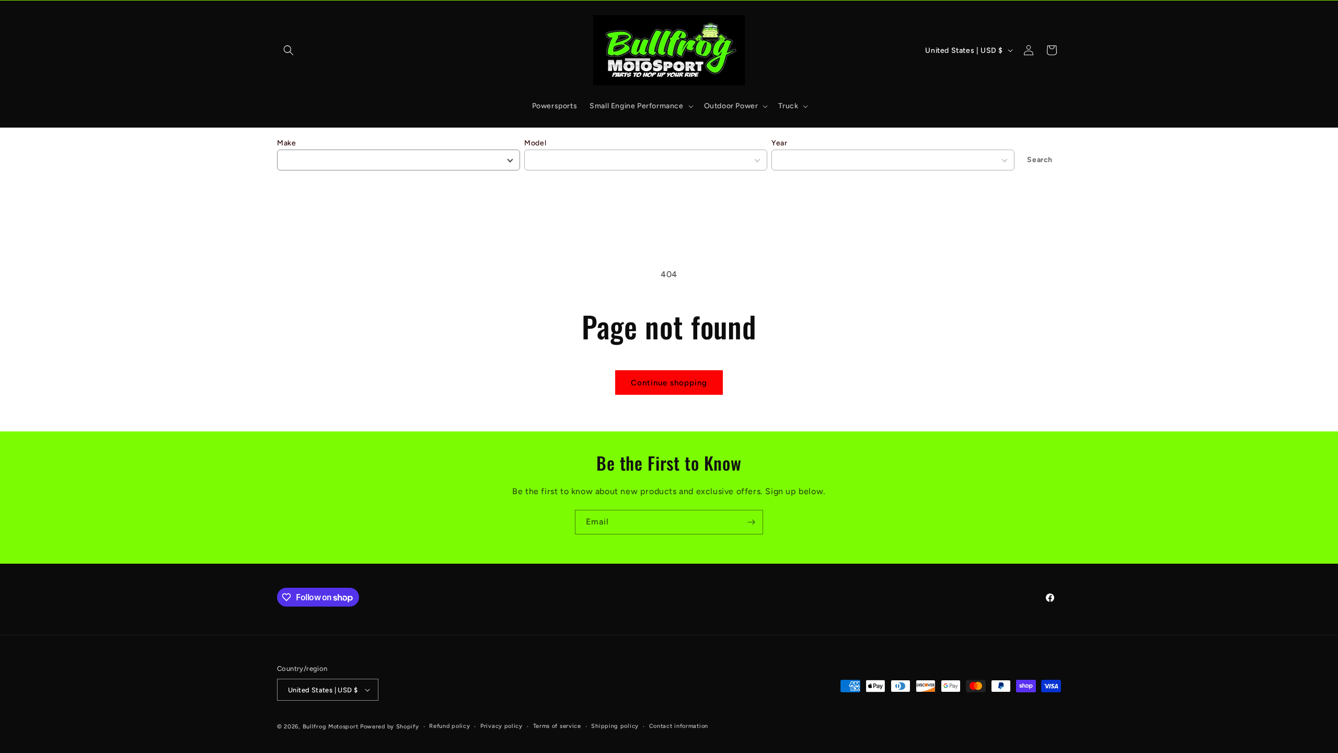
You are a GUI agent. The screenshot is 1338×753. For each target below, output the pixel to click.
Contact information (678, 726)
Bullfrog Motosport (331, 726)
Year (779, 143)
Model (535, 143)
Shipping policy (615, 726)
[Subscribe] (751, 522)
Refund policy (449, 726)
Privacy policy (501, 726)
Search (1040, 159)
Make (286, 143)
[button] (288, 50)
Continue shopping (669, 382)
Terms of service (557, 726)
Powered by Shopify (389, 726)
